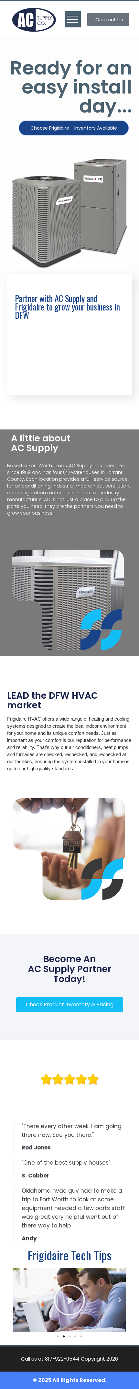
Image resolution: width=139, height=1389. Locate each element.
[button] (19, 1300)
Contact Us (109, 19)
